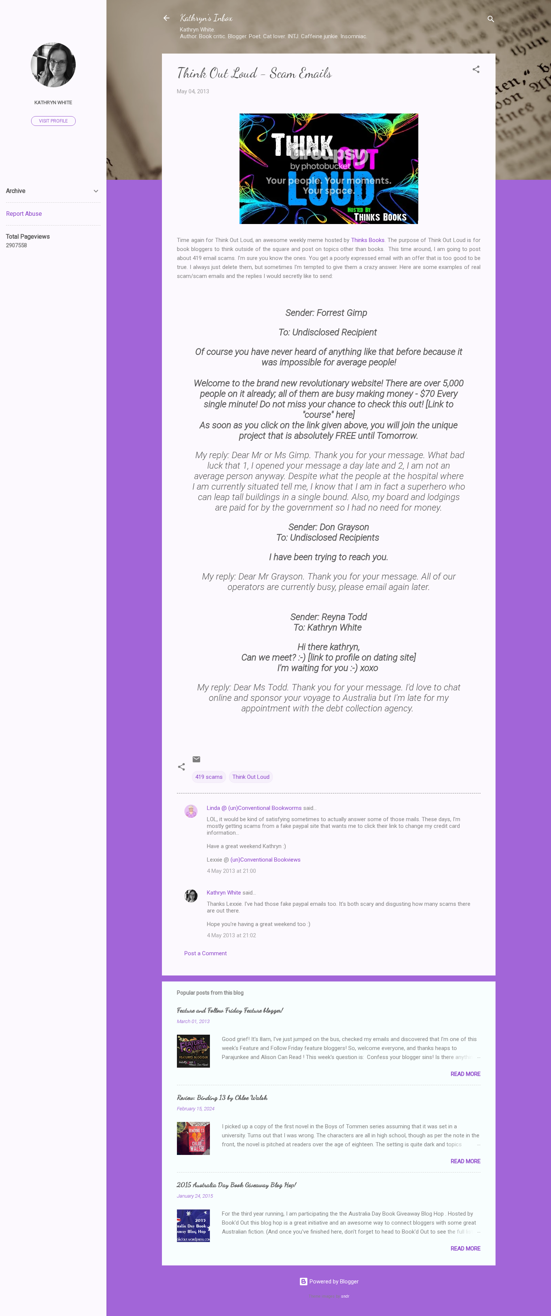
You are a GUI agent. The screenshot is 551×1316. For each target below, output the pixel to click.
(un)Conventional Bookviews (266, 859)
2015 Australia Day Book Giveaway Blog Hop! (236, 1184)
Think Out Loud (251, 777)
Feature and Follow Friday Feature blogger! (230, 1010)
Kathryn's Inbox (206, 17)
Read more (466, 1074)
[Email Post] (196, 762)
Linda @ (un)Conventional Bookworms (254, 808)
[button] (476, 70)
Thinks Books (368, 240)
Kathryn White (224, 892)
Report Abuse (24, 213)
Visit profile (53, 121)
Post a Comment (205, 953)
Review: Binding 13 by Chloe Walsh (222, 1097)
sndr (345, 1296)
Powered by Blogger (333, 1281)
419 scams (209, 777)
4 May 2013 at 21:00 (231, 871)
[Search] (491, 20)
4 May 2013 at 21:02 (231, 935)
